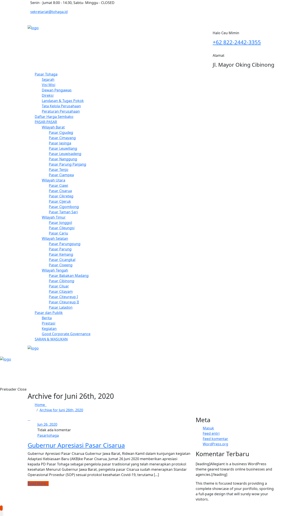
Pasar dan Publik (49, 312)
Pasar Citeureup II (64, 302)
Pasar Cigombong (64, 206)
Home (41, 404)
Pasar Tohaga (46, 74)
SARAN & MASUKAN (51, 339)
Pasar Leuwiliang (63, 148)
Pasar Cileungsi (62, 227)
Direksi (48, 95)
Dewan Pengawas (57, 90)
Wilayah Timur (54, 217)
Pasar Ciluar (59, 286)
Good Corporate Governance (66, 333)
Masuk (208, 428)
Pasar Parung (60, 249)
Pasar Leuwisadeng (65, 153)
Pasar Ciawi (58, 185)
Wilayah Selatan (55, 238)
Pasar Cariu (58, 233)
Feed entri (211, 433)
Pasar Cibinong (61, 280)
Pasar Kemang (61, 254)
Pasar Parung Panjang (67, 164)
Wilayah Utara (53, 180)
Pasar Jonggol (60, 222)
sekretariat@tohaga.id (49, 11)
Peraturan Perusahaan (61, 111)
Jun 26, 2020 (47, 424)
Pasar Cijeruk (60, 201)
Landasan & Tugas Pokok (63, 100)
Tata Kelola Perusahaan (61, 106)
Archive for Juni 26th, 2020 (61, 410)
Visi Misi (48, 84)
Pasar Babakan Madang (69, 275)
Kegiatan (49, 328)
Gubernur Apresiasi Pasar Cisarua (76, 445)
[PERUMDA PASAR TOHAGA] (33, 27)
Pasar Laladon (61, 307)
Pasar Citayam (61, 291)
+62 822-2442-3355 (237, 42)
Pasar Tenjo (58, 169)
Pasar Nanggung (63, 159)
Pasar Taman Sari (63, 212)
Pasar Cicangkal (62, 259)
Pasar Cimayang (62, 137)
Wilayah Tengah (55, 270)
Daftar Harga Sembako (54, 116)
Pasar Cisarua (60, 190)
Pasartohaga (48, 435)
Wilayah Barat (53, 127)
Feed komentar (215, 438)
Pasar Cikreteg (61, 196)
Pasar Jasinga (60, 143)
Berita (47, 318)
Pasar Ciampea (61, 174)
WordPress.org (215, 444)
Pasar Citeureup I (63, 296)
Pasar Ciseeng (61, 265)
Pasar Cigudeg (61, 132)
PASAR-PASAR (46, 121)
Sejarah (48, 79)
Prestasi (48, 323)
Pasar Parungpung (64, 243)
